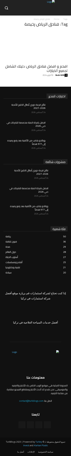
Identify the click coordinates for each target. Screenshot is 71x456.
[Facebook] (47, 424)
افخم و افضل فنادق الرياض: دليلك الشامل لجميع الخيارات (36, 68)
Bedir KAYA (60, 75)
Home (56, 19)
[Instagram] (39, 424)
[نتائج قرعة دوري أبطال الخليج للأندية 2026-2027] (58, 110)
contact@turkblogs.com (31, 401)
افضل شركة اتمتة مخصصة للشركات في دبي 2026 (26, 124)
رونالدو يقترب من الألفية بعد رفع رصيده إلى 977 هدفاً (26, 142)
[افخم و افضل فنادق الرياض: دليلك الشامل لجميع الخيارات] (35, 46)
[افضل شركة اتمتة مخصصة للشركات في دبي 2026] (58, 127)
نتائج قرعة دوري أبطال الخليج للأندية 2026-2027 (28, 106)
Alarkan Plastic (41, 445)
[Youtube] (22, 424)
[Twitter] (30, 424)
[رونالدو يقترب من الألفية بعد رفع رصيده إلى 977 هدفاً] (58, 145)
